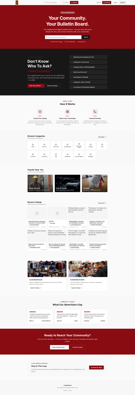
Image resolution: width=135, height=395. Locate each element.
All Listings (101, 137)
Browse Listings (52, 85)
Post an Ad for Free (58, 347)
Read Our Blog (97, 367)
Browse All (101, 203)
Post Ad (107, 2)
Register (122, 2)
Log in (115, 2)
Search (75, 2)
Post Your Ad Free (35, 85)
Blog (99, 2)
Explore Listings (34, 288)
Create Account (77, 347)
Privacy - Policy (68, 390)
